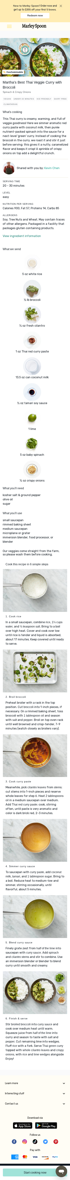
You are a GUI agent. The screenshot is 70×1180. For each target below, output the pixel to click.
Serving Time (11, 181)
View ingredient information (22, 236)
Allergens (10, 215)
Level (6, 192)
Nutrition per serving (18, 204)
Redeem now (35, 15)
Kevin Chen (52, 168)
